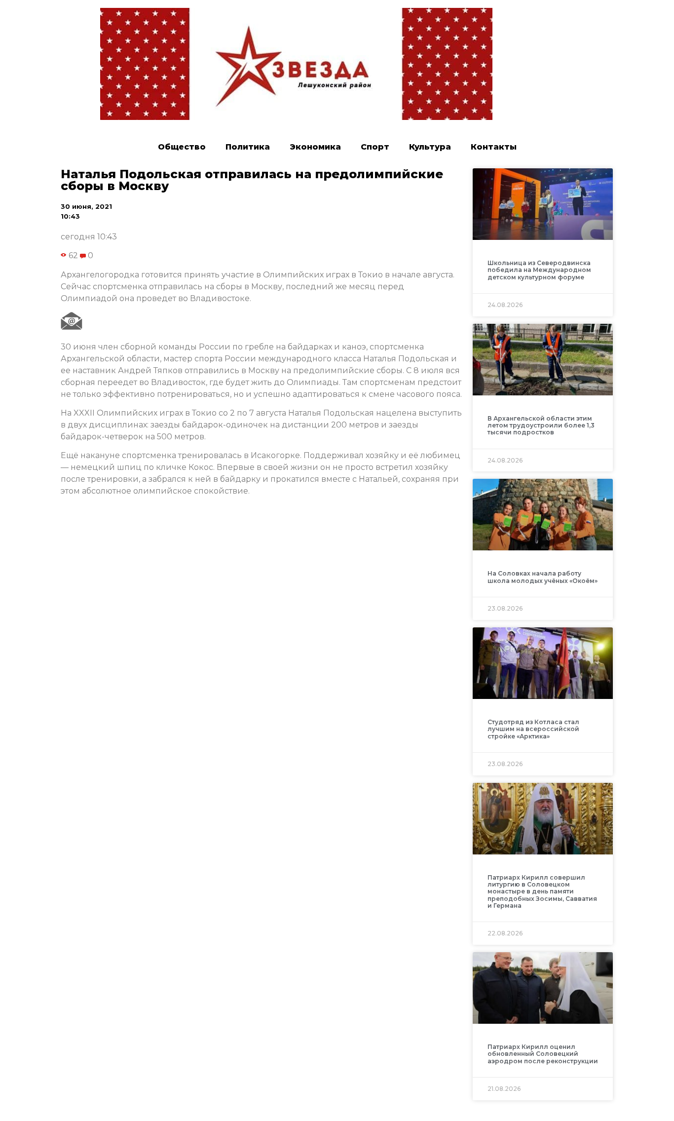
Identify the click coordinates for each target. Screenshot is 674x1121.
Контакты (494, 147)
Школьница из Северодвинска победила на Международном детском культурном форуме (539, 270)
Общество (182, 147)
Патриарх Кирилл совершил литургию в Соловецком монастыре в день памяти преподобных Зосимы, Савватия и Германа (542, 892)
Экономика (315, 147)
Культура (430, 147)
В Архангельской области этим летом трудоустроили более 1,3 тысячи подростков (541, 425)
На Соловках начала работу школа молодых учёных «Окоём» (542, 577)
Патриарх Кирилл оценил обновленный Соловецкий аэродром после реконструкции (542, 1054)
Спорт (375, 147)
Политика (247, 147)
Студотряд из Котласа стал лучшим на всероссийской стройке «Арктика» (533, 729)
